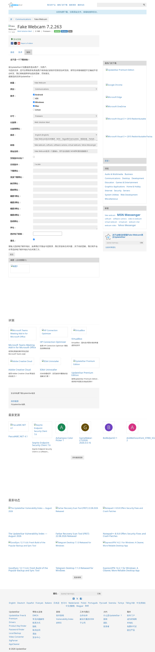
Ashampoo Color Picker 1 (64, 439)
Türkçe (121, 603)
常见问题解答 (38, 619)
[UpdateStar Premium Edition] (85, 362)
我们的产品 (51, 5)
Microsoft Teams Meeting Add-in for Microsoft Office (22, 346)
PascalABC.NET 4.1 (18, 436)
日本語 (56, 603)
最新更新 (72, 5)
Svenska (112, 603)
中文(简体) (140, 603)
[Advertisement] (53, 297)
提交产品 (131, 630)
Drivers (12, 622)
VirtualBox (76, 338)
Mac (37, 106)
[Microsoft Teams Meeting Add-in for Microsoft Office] (22, 333)
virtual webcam (111, 222)
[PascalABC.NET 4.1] (18, 426)
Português (93, 603)
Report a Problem (27, 43)
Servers (126, 190)
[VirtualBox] (79, 330)
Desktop (126, 178)
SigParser (13, 640)
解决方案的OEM (87, 619)
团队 (105, 622)
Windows (39, 102)
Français (39, 603)
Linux (38, 109)
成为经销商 (132, 619)
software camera (120, 219)
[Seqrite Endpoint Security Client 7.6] (42, 429)
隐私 (34, 626)
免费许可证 (132, 626)
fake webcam (110, 215)
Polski (83, 603)
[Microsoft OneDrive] (116, 106)
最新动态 (81, 5)
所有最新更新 (77, 457)
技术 (20, 52)
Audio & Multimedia (114, 174)
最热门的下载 (62, 5)
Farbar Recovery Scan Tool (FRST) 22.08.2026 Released (72, 534)
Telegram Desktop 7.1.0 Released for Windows (74, 569)
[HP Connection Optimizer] (54, 331)
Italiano (48, 603)
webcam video (110, 225)
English (12, 603)
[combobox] (119, 5)
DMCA (35, 615)
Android (39, 94)
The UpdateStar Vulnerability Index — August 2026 (27, 534)
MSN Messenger (128, 215)
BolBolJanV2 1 (110, 437)
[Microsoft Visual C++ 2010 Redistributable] (126, 118)
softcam (108, 219)
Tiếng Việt (130, 603)
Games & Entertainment (127, 182)
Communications (112, 178)
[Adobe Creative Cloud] (21, 361)
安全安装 (17, 39)
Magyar (79, 606)
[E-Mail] (19, 43)
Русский (103, 603)
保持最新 (15, 401)
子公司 (83, 622)
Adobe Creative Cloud (19, 369)
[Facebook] (12, 43)
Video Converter (16, 636)
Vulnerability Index (64, 619)
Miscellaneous (111, 199)
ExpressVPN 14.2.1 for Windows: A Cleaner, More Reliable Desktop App (121, 569)
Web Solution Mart (24, 31)
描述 (12, 52)
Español (30, 603)
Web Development (129, 194)
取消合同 (36, 630)
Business (129, 174)
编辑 (28, 52)
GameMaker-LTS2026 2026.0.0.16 (86, 440)
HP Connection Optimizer (53, 341)
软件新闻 (60, 615)
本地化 (130, 622)
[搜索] (144, 5)
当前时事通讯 (110, 247)
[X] (15, 43)
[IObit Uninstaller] (50, 361)
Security (117, 190)
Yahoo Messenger (127, 225)
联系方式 (36, 622)
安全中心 (36, 637)
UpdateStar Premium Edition (82, 374)
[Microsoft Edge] (114, 97)
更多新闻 (77, 577)
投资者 (106, 626)
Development (138, 178)
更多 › (107, 160)
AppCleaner (14, 644)
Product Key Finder (17, 626)
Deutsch (21, 603)
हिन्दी (87, 606)
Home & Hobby (134, 186)
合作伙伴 (84, 615)
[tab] (12, 52)
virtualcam (123, 222)
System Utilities (112, 194)
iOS (36, 98)
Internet (108, 190)
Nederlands (74, 603)
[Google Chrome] (114, 84)
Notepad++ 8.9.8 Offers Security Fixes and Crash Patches (124, 534)
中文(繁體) (70, 606)
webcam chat (134, 222)
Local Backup (15, 633)
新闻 (105, 619)
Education (109, 182)
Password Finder (16, 629)
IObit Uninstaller (48, 369)
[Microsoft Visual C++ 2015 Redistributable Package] (129, 136)
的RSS (59, 622)
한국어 (64, 603)
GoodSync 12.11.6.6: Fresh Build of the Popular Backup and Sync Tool (28, 569)
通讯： (56, 593)
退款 (34, 633)
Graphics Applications (115, 186)
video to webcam (135, 219)
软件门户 (131, 615)
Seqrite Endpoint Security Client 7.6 (41, 444)
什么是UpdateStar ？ (112, 615)
